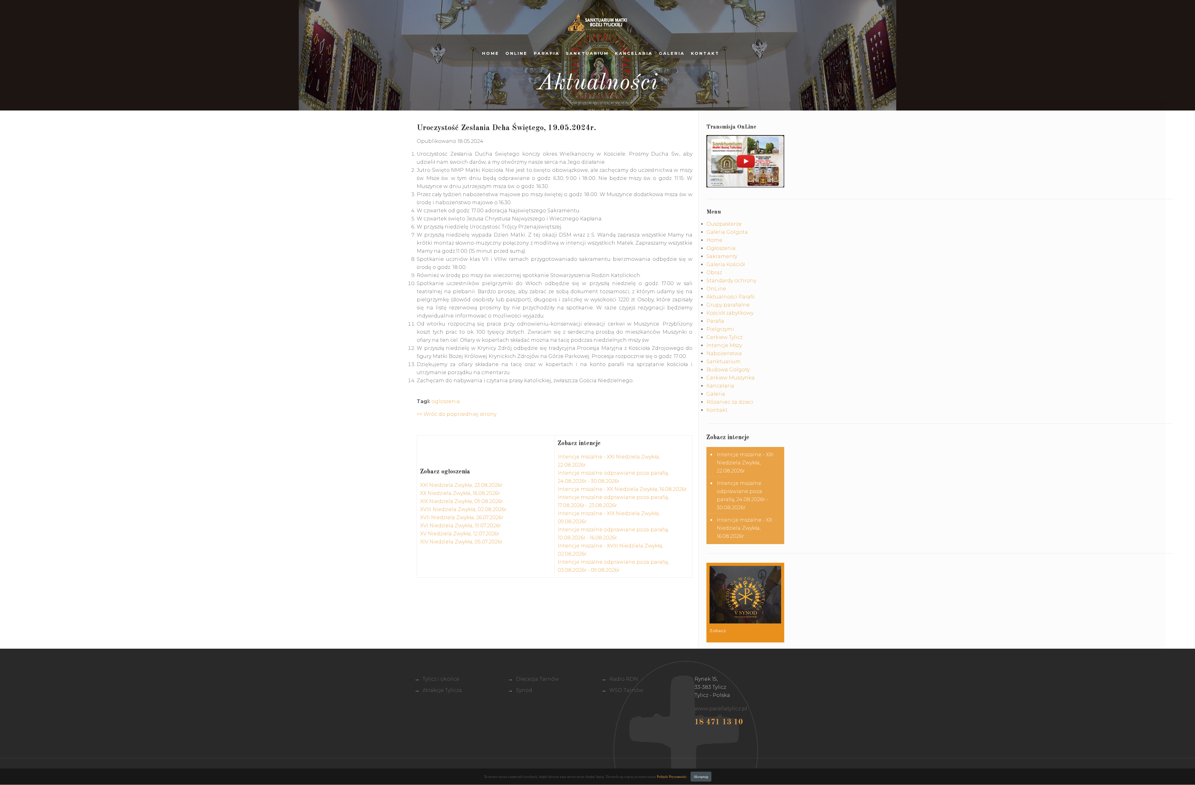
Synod (524, 690)
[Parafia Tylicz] (597, 22)
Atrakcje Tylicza (442, 690)
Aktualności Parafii (730, 297)
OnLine (516, 53)
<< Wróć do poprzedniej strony (456, 414)
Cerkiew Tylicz (724, 337)
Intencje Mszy (724, 345)
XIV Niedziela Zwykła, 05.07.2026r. (462, 542)
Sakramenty (721, 256)
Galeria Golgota (727, 232)
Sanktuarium (587, 53)
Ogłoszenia (721, 248)
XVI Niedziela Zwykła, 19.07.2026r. (461, 526)
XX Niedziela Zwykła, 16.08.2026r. (460, 493)
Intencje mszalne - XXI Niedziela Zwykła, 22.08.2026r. (745, 463)
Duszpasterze (724, 224)
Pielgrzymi (720, 329)
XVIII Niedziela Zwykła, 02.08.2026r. (464, 509)
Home (490, 53)
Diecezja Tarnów (537, 679)
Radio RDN (623, 679)
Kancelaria (634, 53)
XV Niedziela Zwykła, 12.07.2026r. (460, 534)
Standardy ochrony (731, 281)
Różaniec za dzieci (729, 402)
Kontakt (705, 53)
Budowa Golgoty (728, 370)
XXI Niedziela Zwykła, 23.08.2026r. (462, 485)
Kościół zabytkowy (729, 313)
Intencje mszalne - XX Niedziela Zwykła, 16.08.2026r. (623, 489)
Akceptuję (701, 776)
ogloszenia (445, 401)
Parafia (547, 53)
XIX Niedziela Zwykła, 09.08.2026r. (462, 501)
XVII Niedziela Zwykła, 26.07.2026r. (462, 517)
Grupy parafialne (728, 305)
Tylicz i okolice (441, 679)
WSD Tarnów (626, 690)
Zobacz (718, 630)
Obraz (714, 272)
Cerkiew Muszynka (730, 378)
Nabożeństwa (724, 353)
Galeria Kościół (725, 264)
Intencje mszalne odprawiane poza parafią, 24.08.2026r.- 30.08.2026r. (742, 495)
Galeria (672, 53)
